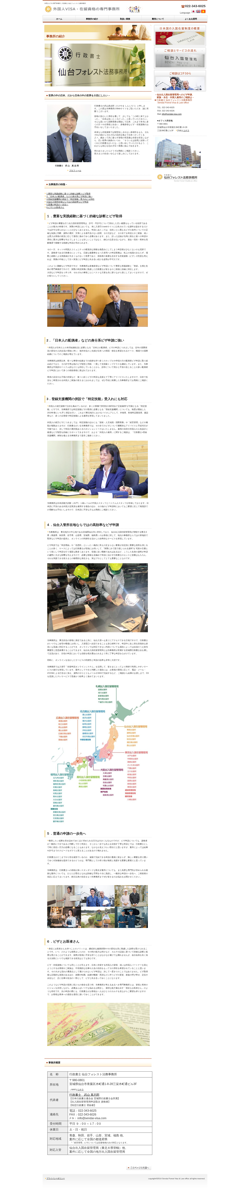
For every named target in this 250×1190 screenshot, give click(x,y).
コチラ (81, 1089)
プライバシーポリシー (55, 1178)
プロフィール (75, 170)
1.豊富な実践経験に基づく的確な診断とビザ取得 (68, 194)
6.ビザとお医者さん (55, 207)
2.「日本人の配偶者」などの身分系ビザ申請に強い (69, 196)
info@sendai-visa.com (172, 114)
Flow (180, 58)
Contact (180, 80)
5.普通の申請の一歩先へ (57, 204)
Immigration (180, 35)
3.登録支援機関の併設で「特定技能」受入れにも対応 (70, 199)
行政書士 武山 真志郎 (84, 1094)
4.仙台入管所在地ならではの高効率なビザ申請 (67, 202)
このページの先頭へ (139, 1167)
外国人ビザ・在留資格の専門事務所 (105, 9)
